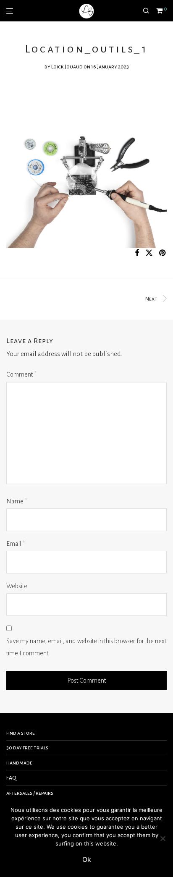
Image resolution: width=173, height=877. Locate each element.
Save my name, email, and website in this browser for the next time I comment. (86, 647)
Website (16, 586)
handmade (19, 763)
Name (16, 501)
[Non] (162, 838)
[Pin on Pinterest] (163, 253)
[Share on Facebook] (137, 253)
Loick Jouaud (67, 67)
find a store (20, 733)
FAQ (11, 778)
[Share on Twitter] (149, 253)
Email (15, 543)
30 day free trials (27, 748)
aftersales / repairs (29, 793)
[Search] (149, 10)
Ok (86, 859)
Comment (21, 374)
